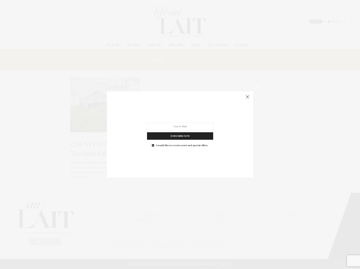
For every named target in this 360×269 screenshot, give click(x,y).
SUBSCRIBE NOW (180, 135)
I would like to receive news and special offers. (182, 145)
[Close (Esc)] (247, 97)
